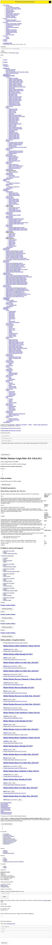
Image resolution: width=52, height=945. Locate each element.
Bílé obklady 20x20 (13, 94)
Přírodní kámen (9, 213)
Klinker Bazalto (12, 243)
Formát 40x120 (12, 318)
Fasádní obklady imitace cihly (15, 345)
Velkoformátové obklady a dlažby (16, 81)
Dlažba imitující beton (10, 278)
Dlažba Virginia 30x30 (13, 157)
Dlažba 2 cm (8, 163)
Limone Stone (12, 392)
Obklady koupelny (10, 252)
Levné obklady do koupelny (15, 105)
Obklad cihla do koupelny (14, 102)
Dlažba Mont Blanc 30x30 (14, 160)
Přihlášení (5, 850)
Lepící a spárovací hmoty (14, 176)
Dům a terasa (9, 73)
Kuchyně (8, 70)
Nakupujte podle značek (11, 17)
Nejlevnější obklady (13, 301)
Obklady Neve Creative (11, 269)
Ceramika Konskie (10, 361)
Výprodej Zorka (12, 410)
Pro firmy (5, 35)
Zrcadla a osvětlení (10, 257)
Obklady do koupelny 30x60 (15, 99)
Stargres (7, 366)
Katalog (7, 38)
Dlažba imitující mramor (11, 282)
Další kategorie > (7, 74)
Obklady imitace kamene (14, 194)
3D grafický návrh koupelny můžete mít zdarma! (25, 1)
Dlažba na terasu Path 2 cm (14, 168)
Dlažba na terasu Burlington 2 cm (16, 165)
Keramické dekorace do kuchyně (16, 152)
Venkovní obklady (13, 402)
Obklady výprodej (10, 300)
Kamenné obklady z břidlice (15, 215)
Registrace (5, 852)
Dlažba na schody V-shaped (15, 349)
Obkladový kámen (13, 202)
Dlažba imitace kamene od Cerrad (16, 343)
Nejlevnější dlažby (13, 305)
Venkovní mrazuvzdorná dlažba (15, 128)
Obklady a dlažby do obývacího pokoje (17, 86)
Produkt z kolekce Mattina (8, 605)
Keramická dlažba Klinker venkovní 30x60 (18, 229)
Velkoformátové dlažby (11, 284)
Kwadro (7, 381)
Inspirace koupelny (10, 250)
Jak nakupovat (9, 6)
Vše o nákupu (6, 5)
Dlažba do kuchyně (13, 110)
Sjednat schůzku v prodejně (12, 14)
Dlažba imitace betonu (13, 340)
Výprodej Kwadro (13, 387)
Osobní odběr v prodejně (8, 836)
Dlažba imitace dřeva (13, 109)
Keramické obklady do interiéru (15, 85)
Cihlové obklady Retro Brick (15, 211)
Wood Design (12, 315)
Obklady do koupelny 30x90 (15, 358)
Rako (7, 397)
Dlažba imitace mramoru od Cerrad (16, 342)
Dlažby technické (12, 386)
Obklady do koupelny (13, 78)
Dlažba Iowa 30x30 (13, 159)
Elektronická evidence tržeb (9, 838)
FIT (9, 320)
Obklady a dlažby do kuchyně (15, 84)
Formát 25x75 (12, 316)
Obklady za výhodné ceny (14, 183)
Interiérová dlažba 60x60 (14, 138)
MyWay (7, 310)
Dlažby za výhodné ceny (14, 186)
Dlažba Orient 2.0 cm (10, 292)
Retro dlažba (11, 113)
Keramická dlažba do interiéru (15, 123)
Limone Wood (12, 391)
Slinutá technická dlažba (11, 155)
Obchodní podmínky (10, 11)
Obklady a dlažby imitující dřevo (16, 80)
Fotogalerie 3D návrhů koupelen (13, 24)
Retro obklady (12, 88)
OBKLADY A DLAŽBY (21, 424)
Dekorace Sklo (12, 321)
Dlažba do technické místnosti (15, 115)
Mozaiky (8, 141)
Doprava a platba (9, 10)
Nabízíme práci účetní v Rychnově (13, 21)
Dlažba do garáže (12, 112)
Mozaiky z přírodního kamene (15, 144)
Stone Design (11, 313)
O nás (4, 857)
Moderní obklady (12, 406)
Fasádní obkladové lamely (14, 195)
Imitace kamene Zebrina (14, 204)
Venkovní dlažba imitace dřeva (15, 127)
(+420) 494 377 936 (10, 923)
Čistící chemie (12, 175)
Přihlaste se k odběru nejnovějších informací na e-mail (12, 891)
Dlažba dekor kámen (13, 373)
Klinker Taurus (12, 242)
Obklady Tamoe (9, 268)
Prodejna (5, 39)
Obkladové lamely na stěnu (14, 104)
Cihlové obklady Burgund (14, 207)
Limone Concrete (12, 394)
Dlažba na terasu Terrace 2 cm (15, 167)
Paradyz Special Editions (14, 322)
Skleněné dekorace (13, 153)
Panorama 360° (9, 26)
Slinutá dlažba (12, 131)
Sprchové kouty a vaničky (11, 259)
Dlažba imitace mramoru (14, 118)
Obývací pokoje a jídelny (11, 72)
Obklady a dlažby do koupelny (15, 83)
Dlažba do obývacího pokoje (12, 276)
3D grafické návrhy (7, 835)
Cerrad (7, 338)
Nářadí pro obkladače (13, 171)
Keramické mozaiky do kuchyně (16, 143)
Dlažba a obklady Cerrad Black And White (18, 348)
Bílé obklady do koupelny (14, 91)
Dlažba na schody (12, 126)
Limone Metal (12, 395)
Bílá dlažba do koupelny (14, 133)
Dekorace (8, 149)
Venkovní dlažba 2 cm (13, 164)
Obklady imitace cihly (13, 192)
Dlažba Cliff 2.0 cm (10, 296)
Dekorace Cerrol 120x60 (14, 419)
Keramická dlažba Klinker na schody (17, 227)
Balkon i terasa (12, 329)
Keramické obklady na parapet (15, 220)
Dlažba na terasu (12, 111)
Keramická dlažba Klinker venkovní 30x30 (18, 228)
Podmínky (8, 33)
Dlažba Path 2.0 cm (10, 291)
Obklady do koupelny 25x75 (15, 357)
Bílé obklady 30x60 (13, 95)
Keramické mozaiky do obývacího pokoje (18, 147)
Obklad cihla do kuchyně (14, 101)
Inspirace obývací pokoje (11, 275)
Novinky (5, 18)
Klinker (10, 331)
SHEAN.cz (31, 913)
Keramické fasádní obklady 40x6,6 (16, 223)
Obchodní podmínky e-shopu (9, 841)
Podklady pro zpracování (11, 29)
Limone (7, 390)
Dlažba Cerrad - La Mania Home (16, 352)
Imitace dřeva (11, 407)
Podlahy (10, 401)
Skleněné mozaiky (13, 146)
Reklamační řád (9, 12)
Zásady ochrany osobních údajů (13, 13)
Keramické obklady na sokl (14, 221)
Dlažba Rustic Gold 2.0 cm (12, 294)
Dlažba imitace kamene (14, 117)
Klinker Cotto (12, 244)
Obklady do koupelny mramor (15, 96)
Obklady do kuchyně (10, 264)
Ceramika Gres (9, 370)
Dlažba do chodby (13, 125)
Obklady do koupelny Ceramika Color (17, 413)
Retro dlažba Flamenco (11, 279)
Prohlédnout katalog (5, 886)
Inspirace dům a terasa (10, 287)
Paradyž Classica (12, 334)
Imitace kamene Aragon (14, 199)
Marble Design (12, 312)
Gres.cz (19, 913)
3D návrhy (5, 22)
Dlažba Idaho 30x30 (13, 158)
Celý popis (23, 464)
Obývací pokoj (12, 328)
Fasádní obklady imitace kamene (16, 347)
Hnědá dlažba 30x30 (13, 132)
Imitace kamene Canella (14, 200)
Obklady (8, 76)
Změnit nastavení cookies (8, 853)
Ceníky (7, 37)
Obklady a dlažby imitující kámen (16, 89)
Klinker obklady (9, 217)
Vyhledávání (3, 46)
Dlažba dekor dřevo (13, 374)
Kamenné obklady (10, 197)
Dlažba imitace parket (13, 122)
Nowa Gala (8, 376)
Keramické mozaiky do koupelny (16, 142)
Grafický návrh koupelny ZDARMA (14, 23)
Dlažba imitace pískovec (14, 120)
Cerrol (7, 417)
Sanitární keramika (10, 255)
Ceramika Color (9, 412)
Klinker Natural (12, 233)
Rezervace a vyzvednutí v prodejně (13, 8)
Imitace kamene (12, 408)
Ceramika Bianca (9, 355)
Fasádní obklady (9, 191)
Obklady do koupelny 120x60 (15, 100)
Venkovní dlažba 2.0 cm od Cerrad (16, 344)
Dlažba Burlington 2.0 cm (11, 290)
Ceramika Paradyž (10, 324)
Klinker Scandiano (13, 239)
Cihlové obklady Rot (13, 208)
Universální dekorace (13, 333)
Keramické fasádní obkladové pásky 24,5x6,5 (18, 222)
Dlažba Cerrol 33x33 (13, 418)
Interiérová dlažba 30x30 (14, 134)
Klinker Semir (12, 236)
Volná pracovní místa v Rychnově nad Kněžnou (13, 861)
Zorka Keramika (9, 405)
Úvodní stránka (11, 424)
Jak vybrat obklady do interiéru (12, 7)
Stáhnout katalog (4, 885)
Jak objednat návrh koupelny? (12, 27)
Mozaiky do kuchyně (10, 266)
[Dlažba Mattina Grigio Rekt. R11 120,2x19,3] (11, 428)
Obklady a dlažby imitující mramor (16, 90)
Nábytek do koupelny (10, 253)
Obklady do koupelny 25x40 (15, 97)
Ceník (7, 28)
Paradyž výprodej (12, 336)
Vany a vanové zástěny (11, 258)
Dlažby (7, 107)
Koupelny (8, 69)
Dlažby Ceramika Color (14, 415)
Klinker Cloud (12, 234)
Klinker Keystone (12, 245)
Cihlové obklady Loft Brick (15, 210)
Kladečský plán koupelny (11, 31)
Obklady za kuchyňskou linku (15, 79)
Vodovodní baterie (10, 254)
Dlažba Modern (9, 270)
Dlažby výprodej (9, 303)
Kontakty (5, 40)
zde (38, 494)
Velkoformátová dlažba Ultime (15, 350)
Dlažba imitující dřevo (10, 280)
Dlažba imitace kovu (13, 121)
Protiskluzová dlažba (13, 130)
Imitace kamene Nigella (14, 201)
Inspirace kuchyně (10, 263)
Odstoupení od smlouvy (8, 842)
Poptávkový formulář (10, 16)
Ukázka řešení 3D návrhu (11, 32)
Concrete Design (12, 311)
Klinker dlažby (9, 226)
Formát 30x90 (12, 317)
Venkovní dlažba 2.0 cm (11, 289)
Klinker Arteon (12, 241)
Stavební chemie (9, 174)
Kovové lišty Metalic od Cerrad (15, 353)
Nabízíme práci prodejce (11, 19)
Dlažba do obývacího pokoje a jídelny (17, 116)
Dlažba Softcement (10, 271)
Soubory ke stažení (10, 34)
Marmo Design (12, 379)
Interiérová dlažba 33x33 (14, 136)
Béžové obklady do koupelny (15, 92)
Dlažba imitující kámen (11, 281)
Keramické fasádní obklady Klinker (16, 218)
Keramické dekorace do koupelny (16, 150)
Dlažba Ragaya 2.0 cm (11, 295)
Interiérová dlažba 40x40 (14, 137)
